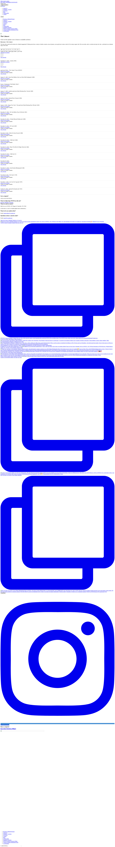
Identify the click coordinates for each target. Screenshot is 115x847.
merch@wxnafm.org (8, 218)
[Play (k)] (2, 49)
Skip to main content (5, 1)
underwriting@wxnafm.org (9, 213)
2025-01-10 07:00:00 (5, 99)
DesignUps (23, 845)
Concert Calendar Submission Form (10, 29)
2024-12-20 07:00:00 (5, 120)
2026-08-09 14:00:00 (5, 62)
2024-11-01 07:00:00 (5, 183)
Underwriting (6, 13)
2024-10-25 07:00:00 (5, 190)
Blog (4, 12)
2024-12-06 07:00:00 (5, 134)
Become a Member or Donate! (7, 202)
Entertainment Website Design (14, 845)
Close (2, 16)
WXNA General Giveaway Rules (10, 28)
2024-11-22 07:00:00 (5, 148)
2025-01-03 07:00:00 (5, 106)
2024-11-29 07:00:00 (5, 141)
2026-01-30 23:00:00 (5, 71)
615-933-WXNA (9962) (8, 729)
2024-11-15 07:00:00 (5, 169)
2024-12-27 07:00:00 (5, 113)
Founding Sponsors (7, 27)
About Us (5, 8)
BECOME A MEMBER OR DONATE (9, 2)
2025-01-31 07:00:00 (5, 78)
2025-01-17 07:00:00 (5, 92)
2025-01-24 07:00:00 (5, 85)
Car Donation (6, 31)
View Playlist (3, 57)
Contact (4, 14)
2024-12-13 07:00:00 (5, 127)
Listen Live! (3, 3)
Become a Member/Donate (9, 19)
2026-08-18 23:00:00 (5, 52)
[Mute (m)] (4, 49)
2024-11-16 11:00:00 (5, 155)
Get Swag (5, 10)
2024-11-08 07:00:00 (5, 176)
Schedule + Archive (7, 9)
